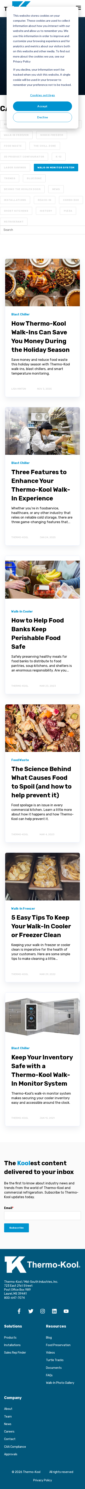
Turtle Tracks (55, 1360)
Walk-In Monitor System (56, 167)
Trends (9, 178)
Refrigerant (14, 221)
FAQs (49, 1375)
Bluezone (34, 178)
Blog (49, 1337)
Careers (9, 1431)
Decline (42, 117)
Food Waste (13, 145)
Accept (42, 106)
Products (10, 1337)
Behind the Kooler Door (22, 189)
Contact (9, 1439)
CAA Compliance (15, 1447)
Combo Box (71, 200)
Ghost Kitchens (16, 210)
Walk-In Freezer (16, 135)
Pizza (68, 210)
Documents (54, 1368)
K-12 (58, 156)
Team (8, 1416)
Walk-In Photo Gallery (60, 1383)
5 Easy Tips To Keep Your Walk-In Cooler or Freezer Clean (41, 926)
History (46, 210)
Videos (50, 1352)
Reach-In (44, 200)
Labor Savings (15, 167)
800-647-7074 (14, 1298)
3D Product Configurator (24, 156)
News (56, 189)
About (8, 1409)
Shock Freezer (51, 135)
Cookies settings (42, 95)
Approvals (10, 1454)
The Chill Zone (44, 145)
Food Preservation (58, 1345)
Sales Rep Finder (15, 1352)
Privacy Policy (42, 1480)
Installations (15, 200)
